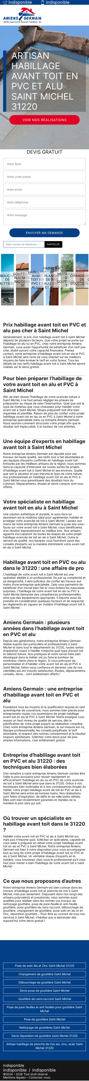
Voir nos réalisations (45, 120)
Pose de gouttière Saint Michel (44, 1019)
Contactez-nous (39, 1077)
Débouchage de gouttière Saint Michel (45, 982)
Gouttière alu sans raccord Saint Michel (44, 999)
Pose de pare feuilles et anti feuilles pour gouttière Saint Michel (44, 1009)
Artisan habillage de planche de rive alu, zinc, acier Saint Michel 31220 (44, 1045)
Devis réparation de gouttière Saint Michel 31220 (45, 1035)
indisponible (15, 1070)
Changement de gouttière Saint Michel (45, 974)
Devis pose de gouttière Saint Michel (44, 990)
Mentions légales (14, 1077)
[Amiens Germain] (22, 15)
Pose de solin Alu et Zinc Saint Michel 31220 (44, 965)
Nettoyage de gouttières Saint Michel (44, 1027)
